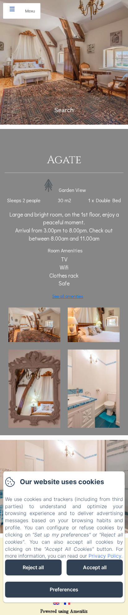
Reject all (33, 567)
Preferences (64, 589)
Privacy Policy (105, 556)
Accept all (95, 567)
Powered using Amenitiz (64, 611)
